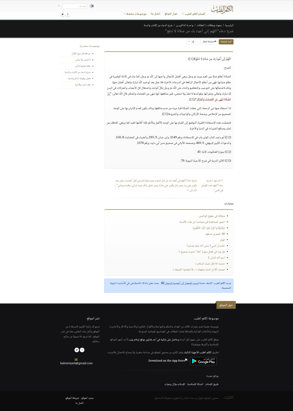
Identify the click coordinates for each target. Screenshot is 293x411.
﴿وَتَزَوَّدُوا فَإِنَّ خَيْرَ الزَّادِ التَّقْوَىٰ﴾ (208, 228)
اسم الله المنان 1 (216, 257)
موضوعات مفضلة (136, 14)
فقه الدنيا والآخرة (82, 85)
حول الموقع (171, 13)
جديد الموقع (87, 398)
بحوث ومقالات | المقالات (209, 25)
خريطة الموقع (72, 398)
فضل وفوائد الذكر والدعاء (78, 79)
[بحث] (59, 6)
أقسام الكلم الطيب (194, 14)
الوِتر (222, 240)
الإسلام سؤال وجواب (174, 384)
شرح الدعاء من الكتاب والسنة (158, 25)
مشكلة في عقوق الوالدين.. (211, 216)
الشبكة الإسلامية (195, 384)
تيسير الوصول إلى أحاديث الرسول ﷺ (180, 283)
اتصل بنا (155, 13)
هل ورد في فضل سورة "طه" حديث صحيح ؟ (202, 251)
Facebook (68, 14)
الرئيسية (229, 25)
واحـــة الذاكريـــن (184, 25)
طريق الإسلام (212, 384)
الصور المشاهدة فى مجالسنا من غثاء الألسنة (202, 222)
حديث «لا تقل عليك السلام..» (210, 263)
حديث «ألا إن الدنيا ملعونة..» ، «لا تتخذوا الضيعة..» (199, 269)
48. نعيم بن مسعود (215, 234)
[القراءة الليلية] (91, 6)
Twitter (62, 14)
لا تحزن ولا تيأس (82, 60)
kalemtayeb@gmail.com (76, 363)
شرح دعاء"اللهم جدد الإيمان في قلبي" (212, 185)
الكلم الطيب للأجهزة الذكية (198, 352)
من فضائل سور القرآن (81, 54)
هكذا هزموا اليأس (82, 66)
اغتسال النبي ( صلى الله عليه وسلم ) (206, 245)
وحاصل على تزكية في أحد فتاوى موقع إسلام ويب (154, 339)
